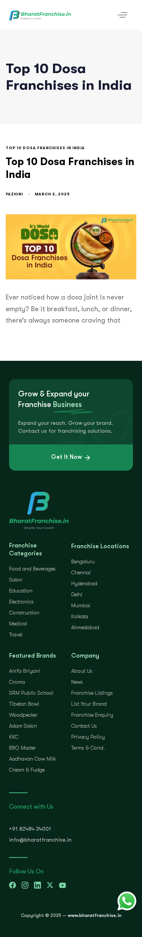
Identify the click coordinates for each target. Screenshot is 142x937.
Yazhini (14, 194)
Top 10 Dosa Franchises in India (45, 148)
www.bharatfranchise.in (95, 915)
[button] (122, 15)
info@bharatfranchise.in (40, 840)
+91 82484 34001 (30, 829)
